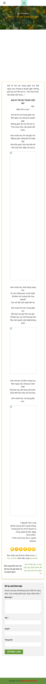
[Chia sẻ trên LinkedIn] (34, 549)
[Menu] (4, 2)
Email (7, 629)
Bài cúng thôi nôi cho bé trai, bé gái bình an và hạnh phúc (13, 569)
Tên (6, 618)
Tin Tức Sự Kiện (23, 13)
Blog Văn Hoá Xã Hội (29, 681)
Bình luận (9, 597)
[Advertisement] (23, 54)
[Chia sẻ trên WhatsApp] (12, 549)
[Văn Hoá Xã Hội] (24, 3)
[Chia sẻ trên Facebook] (17, 549)
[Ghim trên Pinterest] (29, 549)
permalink (34, 558)
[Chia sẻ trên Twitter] (21, 549)
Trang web (8, 640)
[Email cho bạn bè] (25, 549)
